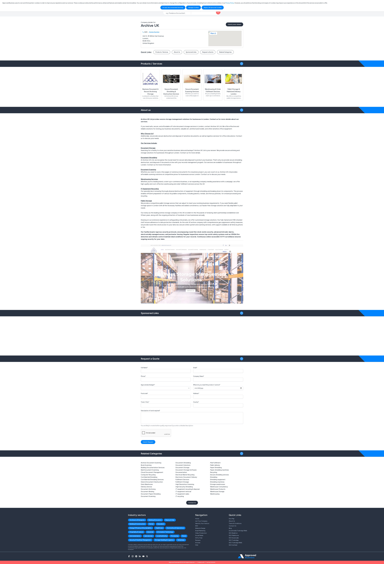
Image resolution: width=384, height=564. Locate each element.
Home (197, 519)
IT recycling (180, 496)
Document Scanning (148, 496)
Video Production (201, 533)
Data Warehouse (147, 484)
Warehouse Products (217, 489)
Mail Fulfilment (215, 463)
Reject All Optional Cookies (213, 7)
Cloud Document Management (152, 472)
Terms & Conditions (235, 523)
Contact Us (192, 503)
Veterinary (181, 540)
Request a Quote (207, 52)
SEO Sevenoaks (234, 538)
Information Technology (165, 532)
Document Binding (147, 491)
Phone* (143, 376)
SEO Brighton (233, 533)
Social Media (199, 535)
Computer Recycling (148, 475)
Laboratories (148, 536)
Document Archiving (148, 489)
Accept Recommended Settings (172, 7)
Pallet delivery (215, 465)
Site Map (231, 519)
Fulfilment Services (182, 479)
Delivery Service (146, 487)
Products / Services (161, 52)
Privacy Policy (230, 3)
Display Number (154, 32)
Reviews (197, 540)
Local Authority (162, 536)
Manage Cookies (193, 7)
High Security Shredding (184, 487)
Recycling (213, 472)
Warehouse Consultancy (219, 487)
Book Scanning (146, 465)
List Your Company (201, 521)
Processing (174, 536)
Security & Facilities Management (140, 540)
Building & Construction (137, 524)
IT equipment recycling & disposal (188, 489)
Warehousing (214, 494)
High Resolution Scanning (185, 484)
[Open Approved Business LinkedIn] (140, 556)
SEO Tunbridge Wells (235, 543)
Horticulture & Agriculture (175, 528)
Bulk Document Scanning (150, 470)
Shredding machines (217, 482)
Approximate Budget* (148, 385)
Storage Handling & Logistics (164, 540)
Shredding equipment (217, 479)
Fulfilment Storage (182, 482)
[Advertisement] (192, 335)
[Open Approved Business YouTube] (143, 556)
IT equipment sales (182, 494)
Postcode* (144, 393)
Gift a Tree (198, 538)
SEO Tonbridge (233, 540)
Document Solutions (183, 465)
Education (160, 524)
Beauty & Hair (169, 520)
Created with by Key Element (206, 562)
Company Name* (198, 376)
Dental (151, 524)
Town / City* (145, 402)
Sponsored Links (191, 52)
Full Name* (144, 368)
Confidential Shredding (149, 477)
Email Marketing (200, 531)
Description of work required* (150, 410)
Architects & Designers (137, 520)
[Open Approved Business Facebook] (129, 556)
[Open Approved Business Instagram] (133, 556)
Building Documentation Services (152, 467)
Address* (196, 393)
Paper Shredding (216, 467)
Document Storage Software (186, 470)
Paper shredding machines (219, 470)
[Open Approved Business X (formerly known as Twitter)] (147, 556)
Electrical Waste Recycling (185, 475)
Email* (195, 368)
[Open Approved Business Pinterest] (136, 556)
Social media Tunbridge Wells (238, 531)
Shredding (213, 477)
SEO (196, 526)
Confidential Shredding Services (152, 479)
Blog (230, 528)
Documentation (181, 472)
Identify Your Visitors (202, 523)
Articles (197, 543)
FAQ (196, 545)
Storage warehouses (217, 484)
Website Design (200, 528)
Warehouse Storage (217, 491)
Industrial (150, 532)
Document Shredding (183, 463)
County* (196, 402)
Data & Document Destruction (152, 482)
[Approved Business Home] (247, 556)
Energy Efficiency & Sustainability (141, 528)
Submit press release (234, 24)
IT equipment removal (183, 491)
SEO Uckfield (233, 545)
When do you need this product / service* (206, 385)
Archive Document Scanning (151, 463)
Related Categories (225, 52)
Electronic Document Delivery (186, 477)
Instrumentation (135, 536)
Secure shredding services (219, 475)
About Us (177, 52)
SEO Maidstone (234, 535)
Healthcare (159, 528)
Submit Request (148, 442)
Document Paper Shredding (150, 494)
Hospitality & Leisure (136, 532)
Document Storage (182, 467)
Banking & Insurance (155, 520)
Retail (184, 536)
